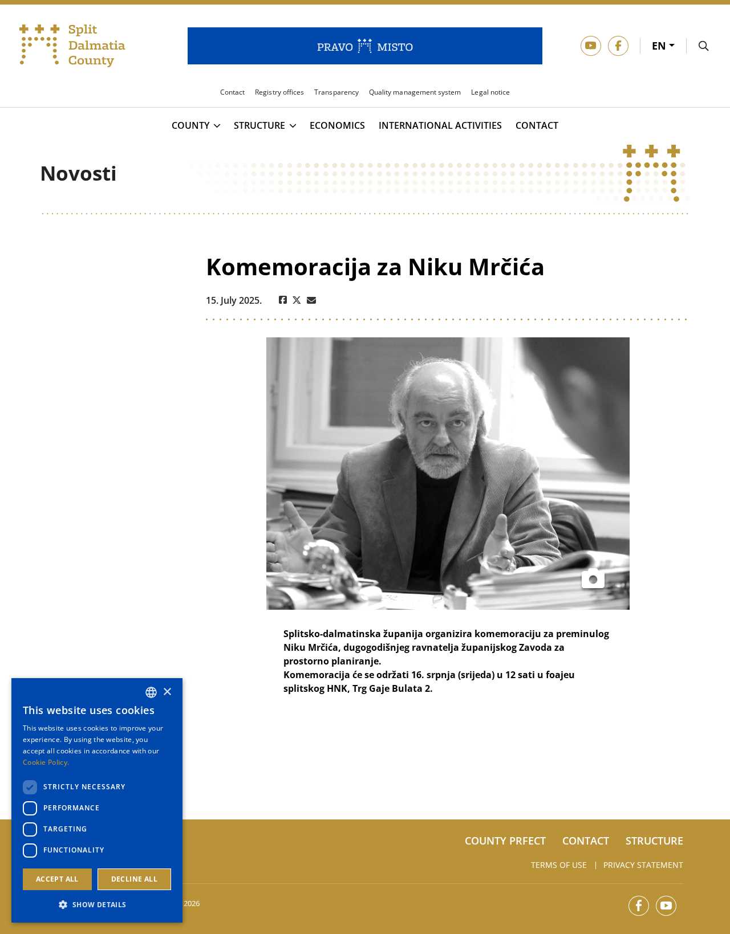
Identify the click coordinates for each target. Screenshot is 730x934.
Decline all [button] (134, 879)
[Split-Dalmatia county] (72, 46)
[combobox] (151, 692)
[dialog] (96, 800)
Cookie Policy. (46, 762)
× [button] (167, 692)
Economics (337, 125)
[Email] (311, 300)
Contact (537, 125)
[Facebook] (283, 300)
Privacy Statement (643, 864)
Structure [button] (259, 126)
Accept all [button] (57, 879)
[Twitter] (297, 300)
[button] (97, 904)
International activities (440, 125)
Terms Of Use (559, 864)
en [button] (660, 45)
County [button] (190, 126)
